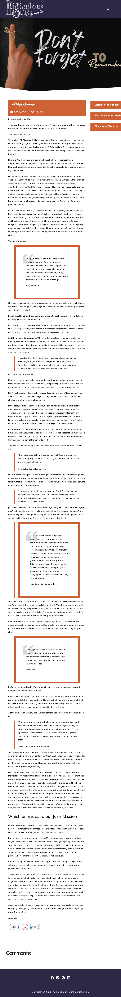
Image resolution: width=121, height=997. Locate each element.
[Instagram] (57, 977)
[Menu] (113, 9)
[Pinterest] (63, 977)
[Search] (108, 9)
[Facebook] (52, 977)
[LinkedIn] (68, 977)
